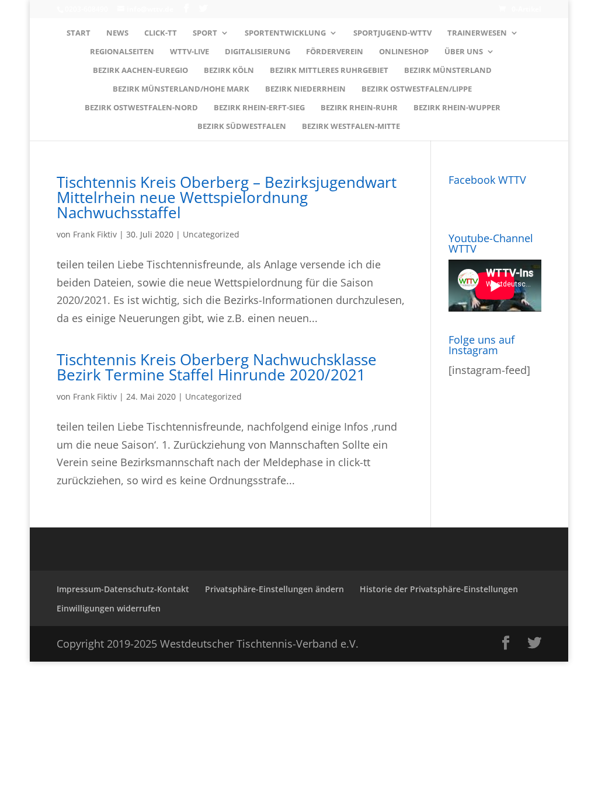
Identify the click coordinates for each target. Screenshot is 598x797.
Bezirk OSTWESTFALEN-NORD (141, 108)
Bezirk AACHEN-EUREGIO (140, 70)
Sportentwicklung (285, 33)
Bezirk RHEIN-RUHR (359, 108)
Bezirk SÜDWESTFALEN (241, 126)
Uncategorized (211, 234)
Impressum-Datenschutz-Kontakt (123, 589)
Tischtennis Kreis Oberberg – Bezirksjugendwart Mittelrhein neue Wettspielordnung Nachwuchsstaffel (227, 197)
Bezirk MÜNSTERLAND (448, 70)
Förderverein (334, 52)
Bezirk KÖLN (229, 70)
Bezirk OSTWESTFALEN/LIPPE (416, 89)
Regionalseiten (122, 52)
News (117, 33)
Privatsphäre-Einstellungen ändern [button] (274, 589)
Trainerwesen (477, 33)
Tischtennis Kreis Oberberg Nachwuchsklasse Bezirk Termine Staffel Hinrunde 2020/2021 (217, 367)
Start (79, 33)
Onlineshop (404, 52)
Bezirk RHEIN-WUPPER (456, 108)
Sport (205, 33)
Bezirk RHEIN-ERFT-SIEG (259, 108)
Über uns (463, 52)
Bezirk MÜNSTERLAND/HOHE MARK (181, 89)
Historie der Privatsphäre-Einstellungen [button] (439, 589)
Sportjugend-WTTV (392, 33)
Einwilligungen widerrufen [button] (109, 608)
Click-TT (160, 33)
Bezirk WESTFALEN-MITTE (351, 126)
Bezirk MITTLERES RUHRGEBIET (329, 70)
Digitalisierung (257, 52)
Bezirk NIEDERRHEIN (305, 89)
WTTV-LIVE (189, 52)
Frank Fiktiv (95, 234)
